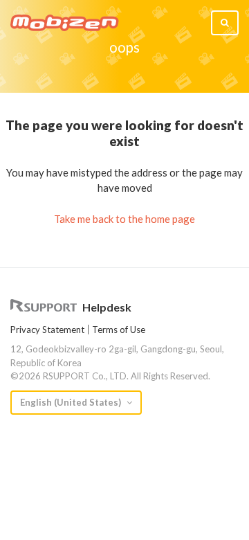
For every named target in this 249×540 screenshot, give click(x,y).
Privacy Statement (47, 329)
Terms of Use (118, 329)
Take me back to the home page (124, 219)
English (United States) (71, 402)
